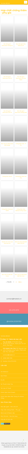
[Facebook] (8, 435)
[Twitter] (16, 435)
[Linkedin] (20, 435)
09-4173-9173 (14, 310)
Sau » (20, 282)
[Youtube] (12, 435)
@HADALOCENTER (14, 321)
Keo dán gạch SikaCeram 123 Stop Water (21, 78)
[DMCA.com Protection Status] (5, 424)
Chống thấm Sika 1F (7, 176)
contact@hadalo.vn (14, 299)
